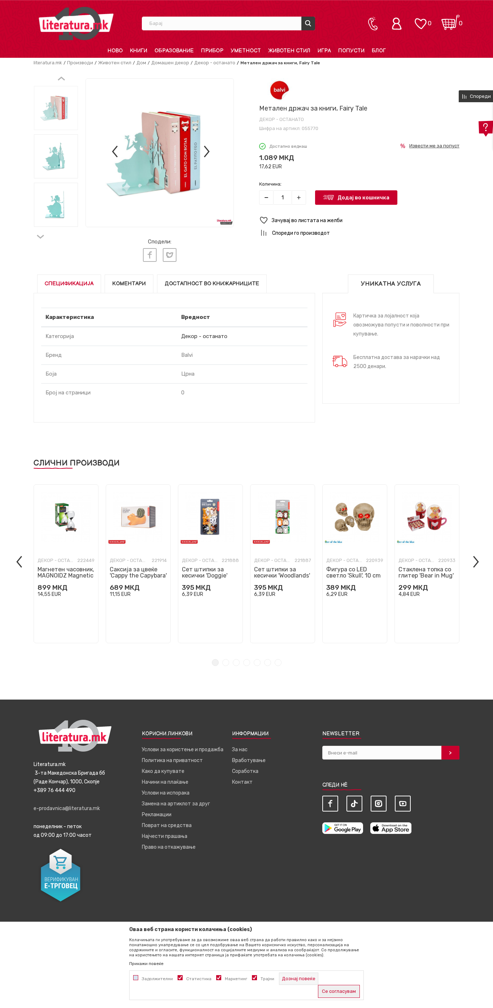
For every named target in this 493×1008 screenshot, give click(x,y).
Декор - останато (214, 62)
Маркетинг (236, 979)
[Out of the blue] (333, 542)
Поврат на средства (167, 825)
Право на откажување (169, 847)
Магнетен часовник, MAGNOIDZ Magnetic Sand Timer (66, 575)
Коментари (129, 283)
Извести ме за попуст (434, 145)
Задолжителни (157, 979)
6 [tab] (267, 662)
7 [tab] (278, 662)
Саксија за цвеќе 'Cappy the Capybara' (138, 572)
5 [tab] (257, 662)
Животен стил (114, 62)
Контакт (242, 782)
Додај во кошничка (363, 197)
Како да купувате (163, 771)
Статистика (198, 979)
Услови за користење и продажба (182, 750)
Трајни (267, 979)
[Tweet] (169, 255)
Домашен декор (170, 62)
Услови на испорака (165, 793)
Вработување (249, 760)
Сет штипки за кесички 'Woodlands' (282, 572)
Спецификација (69, 283)
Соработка (245, 771)
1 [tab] (215, 662)
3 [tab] (236, 662)
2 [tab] (225, 662)
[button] (359, 220)
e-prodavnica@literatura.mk (67, 808)
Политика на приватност (172, 760)
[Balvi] (279, 90)
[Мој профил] (398, 23)
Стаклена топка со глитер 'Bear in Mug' (426, 572)
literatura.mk (48, 62)
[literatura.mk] (76, 23)
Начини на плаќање (165, 782)
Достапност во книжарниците (212, 283)
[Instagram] (378, 803)
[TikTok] (354, 803)
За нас (240, 750)
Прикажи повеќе (146, 963)
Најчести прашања (164, 836)
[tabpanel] (66, 563)
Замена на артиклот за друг (176, 804)
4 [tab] (246, 662)
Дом (141, 62)
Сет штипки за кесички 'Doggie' (204, 572)
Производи (80, 62)
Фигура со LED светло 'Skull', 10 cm (353, 572)
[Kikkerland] (117, 542)
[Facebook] (150, 255)
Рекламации (156, 815)
